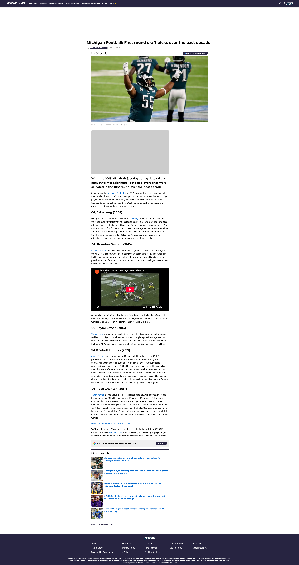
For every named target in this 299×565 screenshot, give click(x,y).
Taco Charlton (97, 395)
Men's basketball (72, 3)
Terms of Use (151, 548)
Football (43, 3)
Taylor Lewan (97, 334)
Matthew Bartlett (98, 48)
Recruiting (33, 3)
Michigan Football (116, 193)
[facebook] (284, 3)
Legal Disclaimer (200, 548)
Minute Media (79, 558)
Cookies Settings (152, 552)
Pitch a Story (97, 548)
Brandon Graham (99, 250)
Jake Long (133, 218)
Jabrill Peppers (98, 356)
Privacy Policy (128, 548)
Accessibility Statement (102, 552)
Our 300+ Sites (176, 543)
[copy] (105, 53)
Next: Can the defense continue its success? (112, 423)
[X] (280, 3)
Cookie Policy (176, 548)
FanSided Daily (200, 543)
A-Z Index (126, 552)
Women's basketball (91, 3)
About (104, 3)
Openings (126, 543)
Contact (148, 543)
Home (93, 525)
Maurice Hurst (115, 432)
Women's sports (56, 3)
